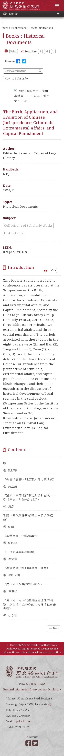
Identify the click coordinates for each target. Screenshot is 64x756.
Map (47, 704)
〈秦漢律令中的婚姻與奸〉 (22, 536)
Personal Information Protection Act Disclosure (32, 689)
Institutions (13, 233)
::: (2, 22)
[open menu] (57, 5)
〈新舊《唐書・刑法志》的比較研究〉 (29, 479)
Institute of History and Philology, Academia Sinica (21, 5)
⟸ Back (54, 628)
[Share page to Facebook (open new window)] (18, 61)
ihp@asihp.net (22, 721)
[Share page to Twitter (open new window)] (24, 61)
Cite (53, 270)
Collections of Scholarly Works (28, 225)
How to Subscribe (17, 78)
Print (13, 51)
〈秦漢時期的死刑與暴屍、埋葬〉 (26, 568)
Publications (19, 27)
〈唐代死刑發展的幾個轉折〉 (23, 584)
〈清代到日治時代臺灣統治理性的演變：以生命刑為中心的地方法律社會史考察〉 (29, 604)
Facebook (28, 743)
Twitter (35, 743)
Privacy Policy (27, 683)
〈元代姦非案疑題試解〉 (20, 552)
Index (5, 27)
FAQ (42, 683)
